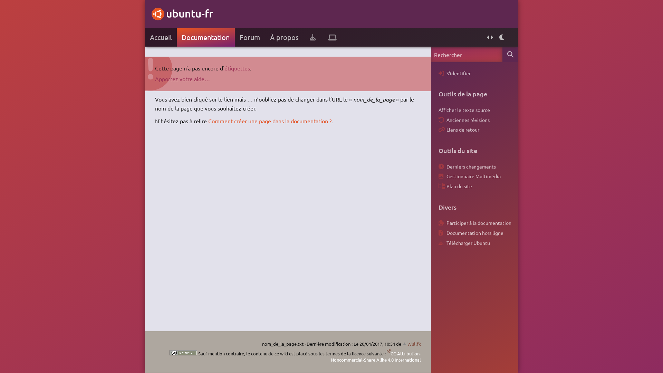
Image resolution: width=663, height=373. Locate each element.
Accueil (161, 37)
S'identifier (458, 73)
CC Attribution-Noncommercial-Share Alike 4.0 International (376, 357)
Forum (250, 37)
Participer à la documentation (478, 223)
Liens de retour (462, 129)
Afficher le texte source (464, 110)
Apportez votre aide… (182, 78)
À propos (284, 37)
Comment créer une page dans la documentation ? (270, 120)
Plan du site (459, 186)
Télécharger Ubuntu (468, 243)
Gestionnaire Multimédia (473, 176)
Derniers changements (471, 166)
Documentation (206, 37)
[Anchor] (442, 93)
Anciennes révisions (468, 120)
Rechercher (510, 54)
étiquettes (237, 68)
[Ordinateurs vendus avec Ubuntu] (332, 37)
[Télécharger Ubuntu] (313, 37)
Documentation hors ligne (474, 233)
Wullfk (414, 344)
